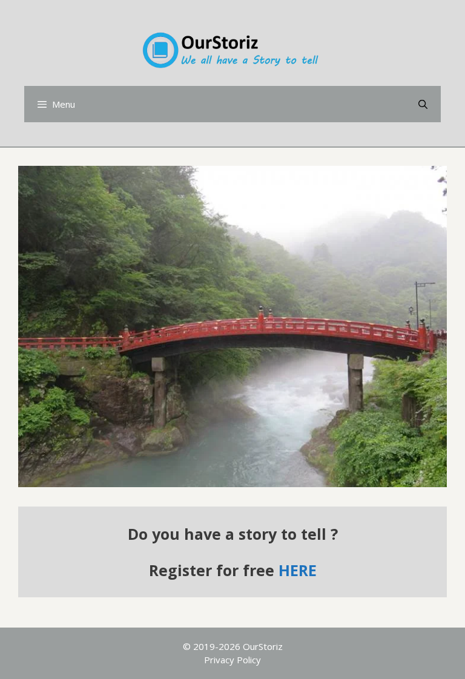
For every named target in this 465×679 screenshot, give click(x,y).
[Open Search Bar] (423, 104)
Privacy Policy (232, 660)
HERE (298, 570)
